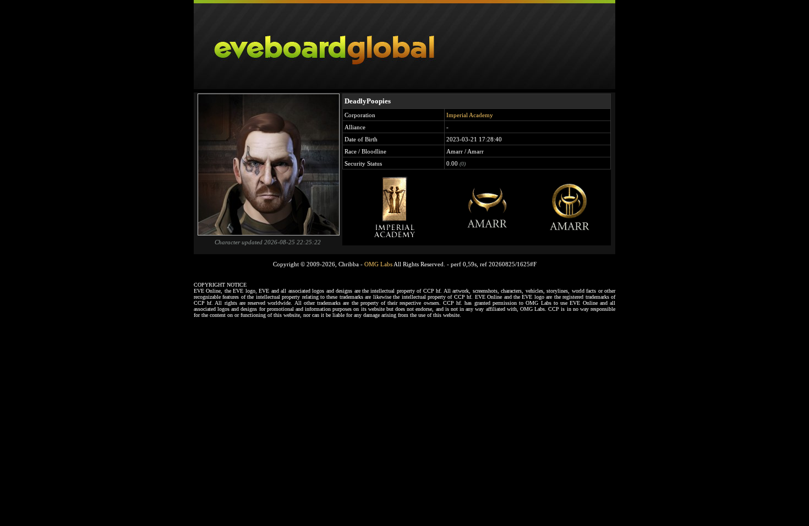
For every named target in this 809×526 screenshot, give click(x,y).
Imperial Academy (469, 115)
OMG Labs (378, 264)
